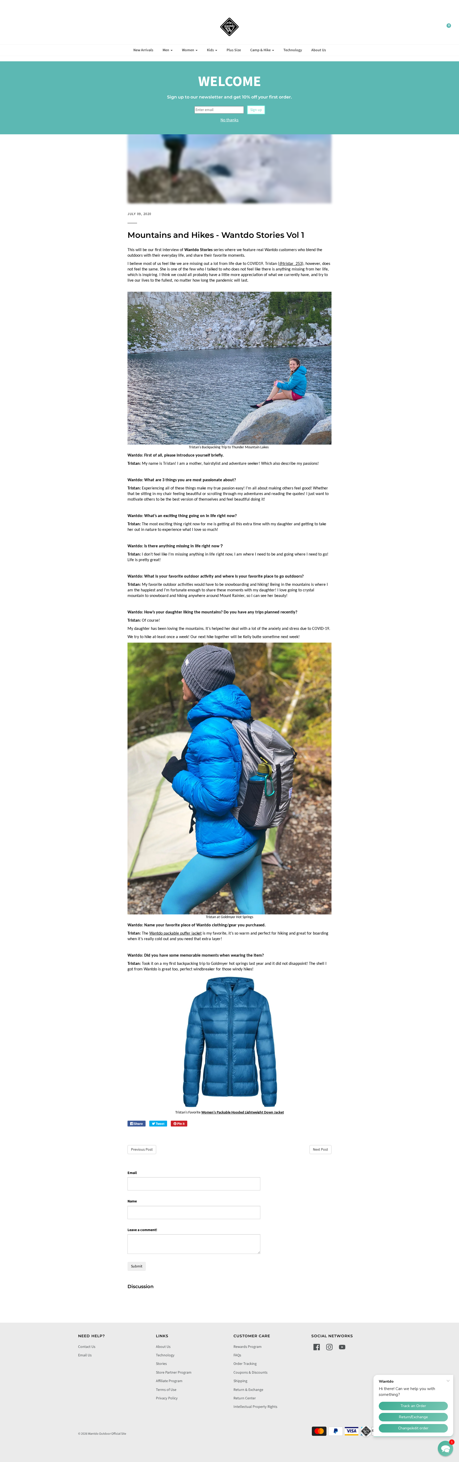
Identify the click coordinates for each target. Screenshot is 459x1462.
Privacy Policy (167, 1398)
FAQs (237, 1355)
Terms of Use (166, 1389)
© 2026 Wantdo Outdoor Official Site (102, 1433)
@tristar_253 (290, 264)
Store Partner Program (174, 1372)
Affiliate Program (169, 1381)
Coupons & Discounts (250, 1372)
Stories (161, 1363)
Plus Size (234, 50)
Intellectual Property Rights (255, 1406)
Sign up (256, 110)
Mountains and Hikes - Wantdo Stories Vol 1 (216, 235)
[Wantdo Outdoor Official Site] (229, 26)
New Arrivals (143, 50)
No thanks (229, 120)
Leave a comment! (142, 1230)
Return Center (244, 1398)
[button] (445, 1448)
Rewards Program (247, 1346)
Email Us (85, 1355)
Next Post (320, 1149)
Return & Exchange (248, 1389)
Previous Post (142, 1149)
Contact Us (86, 1346)
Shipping (240, 1381)
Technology (292, 50)
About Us (318, 50)
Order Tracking (245, 1363)
